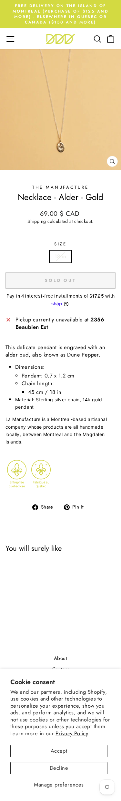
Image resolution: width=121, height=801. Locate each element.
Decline (59, 768)
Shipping (36, 221)
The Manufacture (60, 187)
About (60, 658)
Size (60, 244)
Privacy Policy (71, 733)
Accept (59, 751)
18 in (60, 256)
